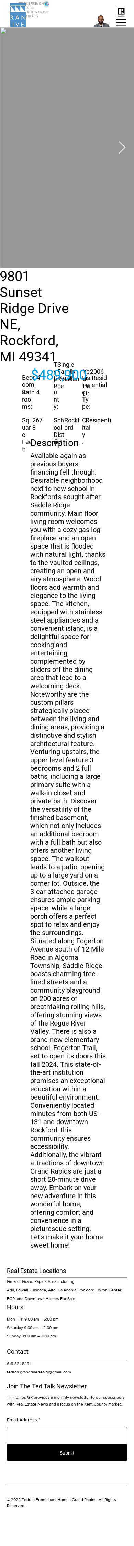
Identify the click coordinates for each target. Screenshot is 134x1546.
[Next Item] (122, 148)
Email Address (22, 1419)
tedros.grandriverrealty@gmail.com (39, 1372)
